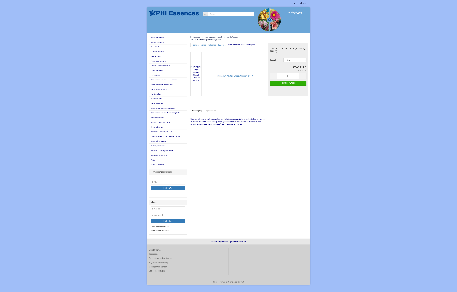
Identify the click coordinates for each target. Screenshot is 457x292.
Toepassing (153, 254)
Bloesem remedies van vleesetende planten (165, 113)
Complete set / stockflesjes (160, 122)
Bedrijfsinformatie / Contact (160, 258)
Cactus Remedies (157, 70)
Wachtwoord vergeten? (160, 230)
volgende (212, 45)
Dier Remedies (156, 94)
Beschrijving (197, 111)
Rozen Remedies (156, 99)
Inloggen (303, 3)
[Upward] (450, 288)
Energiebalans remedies (159, 89)
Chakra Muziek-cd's (157, 165)
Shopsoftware (219, 282)
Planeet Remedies (157, 103)
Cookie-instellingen (157, 271)
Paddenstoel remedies (158, 61)
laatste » (222, 45)
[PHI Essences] (174, 13)
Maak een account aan (160, 227)
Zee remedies (155, 75)
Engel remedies (156, 56)
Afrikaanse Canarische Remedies (162, 85)
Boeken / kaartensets (158, 146)
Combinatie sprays (157, 127)
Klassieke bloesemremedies (160, 66)
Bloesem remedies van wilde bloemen (164, 80)
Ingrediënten (211, 111)
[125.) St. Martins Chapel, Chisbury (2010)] (235, 74)
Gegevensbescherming (158, 262)
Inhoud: (273, 60)
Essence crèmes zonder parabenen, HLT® (165, 136)
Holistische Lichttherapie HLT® (161, 132)
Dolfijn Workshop (157, 47)
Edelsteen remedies (157, 52)
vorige (203, 45)
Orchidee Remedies (157, 42)
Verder (153, 160)
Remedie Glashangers (158, 141)
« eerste (195, 45)
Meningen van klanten (158, 267)
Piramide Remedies (157, 117)
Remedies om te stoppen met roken (163, 108)
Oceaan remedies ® (157, 37)
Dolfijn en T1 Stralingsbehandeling (162, 150)
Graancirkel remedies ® (159, 155)
